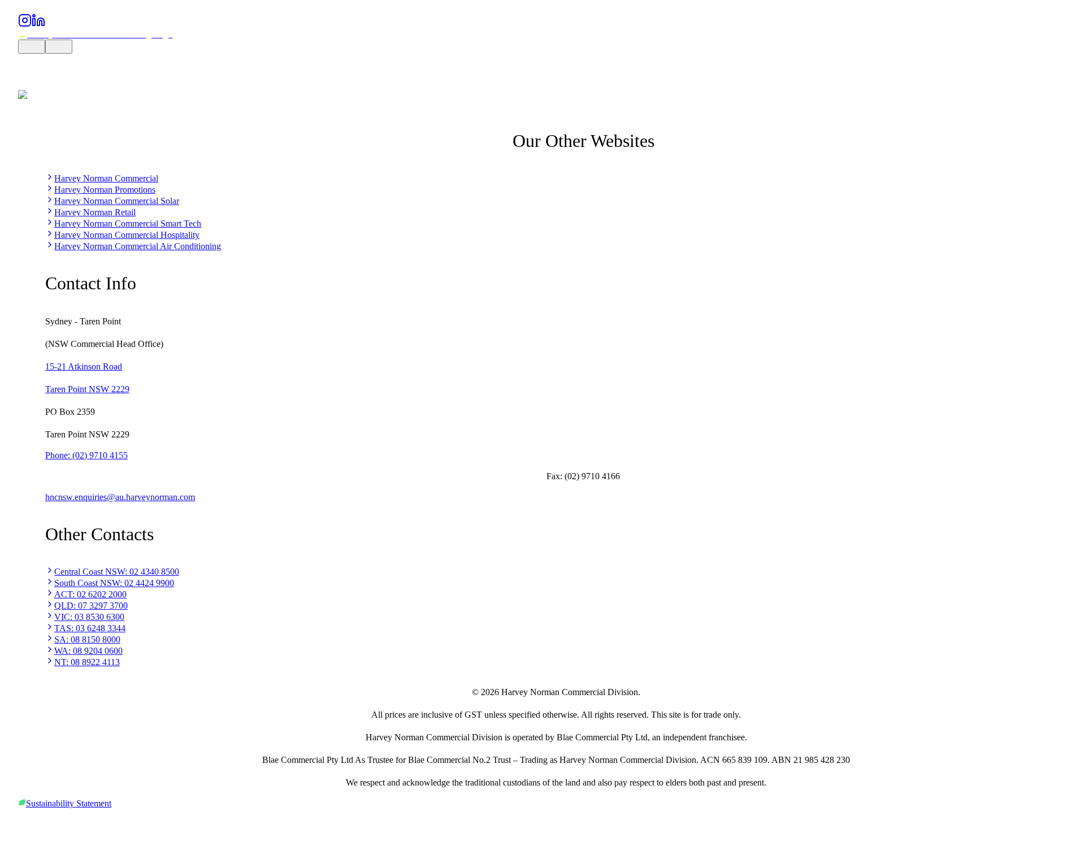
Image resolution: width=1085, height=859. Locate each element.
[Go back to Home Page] (95, 34)
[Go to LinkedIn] (38, 24)
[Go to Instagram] (25, 24)
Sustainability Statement (68, 803)
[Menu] (58, 47)
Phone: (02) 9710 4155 (86, 455)
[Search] (31, 47)
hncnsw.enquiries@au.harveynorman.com (120, 497)
